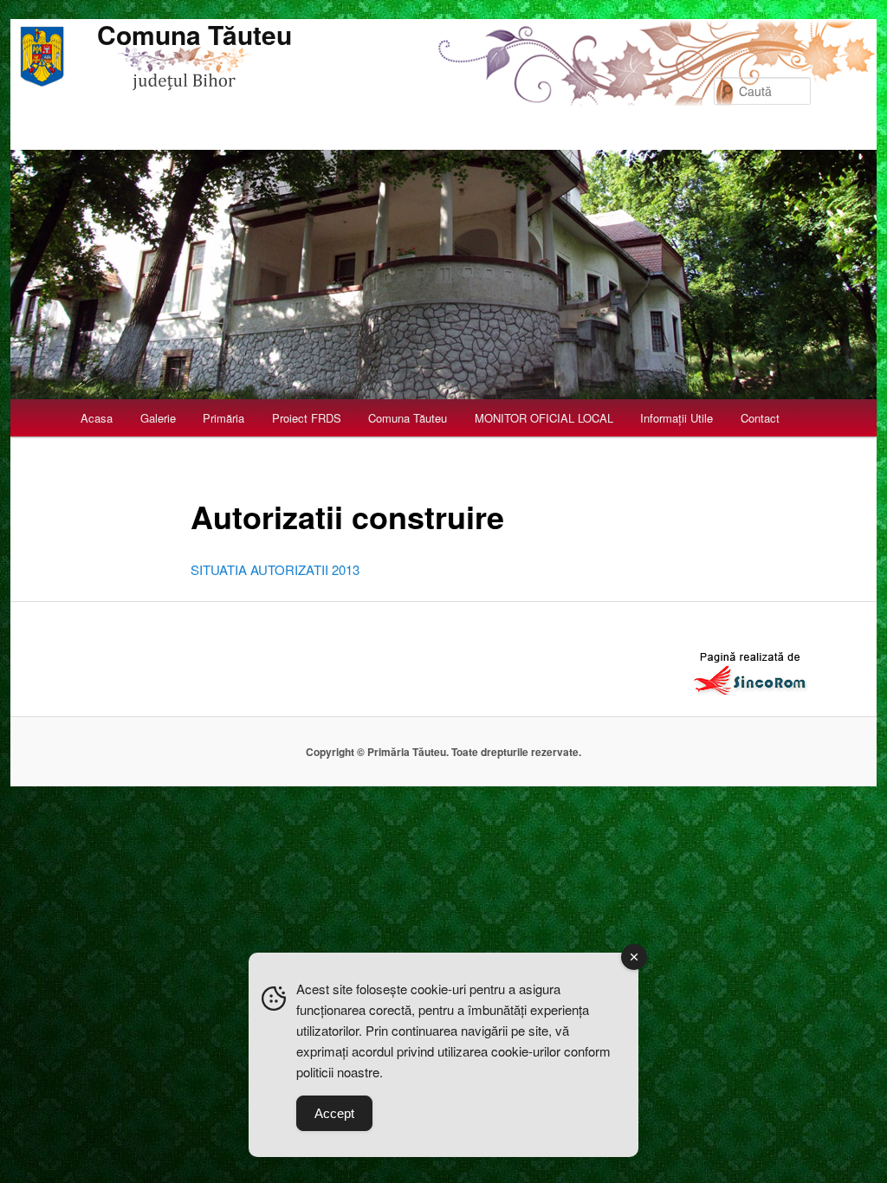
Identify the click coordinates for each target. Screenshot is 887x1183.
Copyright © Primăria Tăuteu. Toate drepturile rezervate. (443, 752)
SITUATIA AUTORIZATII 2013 (275, 569)
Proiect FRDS (306, 418)
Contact (760, 418)
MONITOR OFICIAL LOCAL (544, 418)
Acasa (97, 418)
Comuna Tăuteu (194, 34)
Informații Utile (676, 418)
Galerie (158, 418)
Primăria (223, 418)
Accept (334, 1113)
